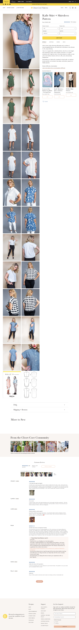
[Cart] (75, 7)
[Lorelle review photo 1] (32, 519)
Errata (42, 613)
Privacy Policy (44, 623)
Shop (30, 607)
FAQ (15, 405)
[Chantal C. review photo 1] (32, 492)
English (45, 33)
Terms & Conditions (45, 619)
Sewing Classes (32, 613)
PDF (44, 28)
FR (75, 1)
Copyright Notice (45, 621)
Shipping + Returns (20, 410)
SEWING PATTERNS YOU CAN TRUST (39, 4)
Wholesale (31, 620)
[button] (4, 7)
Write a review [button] (48, 466)
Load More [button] (39, 581)
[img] (32, 481)
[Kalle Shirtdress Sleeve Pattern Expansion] (59, 79)
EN (72, 1)
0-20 (62, 28)
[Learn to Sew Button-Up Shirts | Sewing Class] (47, 79)
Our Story (31, 622)
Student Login (32, 615)
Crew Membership (33, 611)
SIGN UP (65, 626)
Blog (30, 609)
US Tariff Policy (44, 625)
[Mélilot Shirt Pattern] (71, 79)
